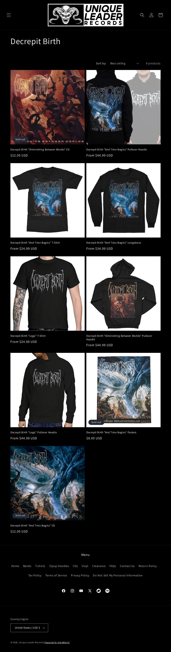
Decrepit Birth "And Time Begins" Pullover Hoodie (116, 149)
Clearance (99, 566)
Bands (27, 566)
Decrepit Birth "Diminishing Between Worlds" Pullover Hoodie (119, 337)
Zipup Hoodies (59, 566)
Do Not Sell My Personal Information (118, 575)
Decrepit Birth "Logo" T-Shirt (27, 336)
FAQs (112, 566)
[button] (8, 15)
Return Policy (148, 566)
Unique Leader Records (31, 642)
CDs (75, 566)
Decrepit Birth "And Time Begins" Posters (111, 432)
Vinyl (85, 566)
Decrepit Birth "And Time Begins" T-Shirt (35, 242)
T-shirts (40, 566)
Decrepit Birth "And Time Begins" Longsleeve (113, 242)
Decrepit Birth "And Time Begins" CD (32, 525)
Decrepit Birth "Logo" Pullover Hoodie (33, 432)
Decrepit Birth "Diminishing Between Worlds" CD (40, 149)
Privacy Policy (80, 575)
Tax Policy (34, 575)
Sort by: (101, 63)
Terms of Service (56, 575)
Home (15, 566)
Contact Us (127, 566)
